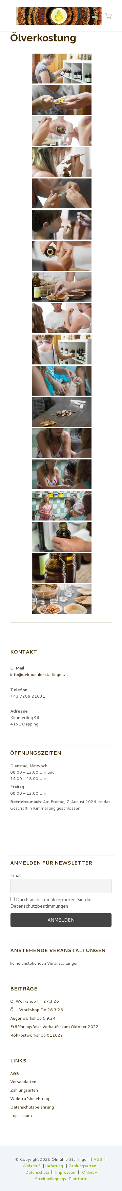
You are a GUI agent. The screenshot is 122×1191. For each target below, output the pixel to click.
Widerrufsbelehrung (29, 1098)
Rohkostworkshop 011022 (36, 1035)
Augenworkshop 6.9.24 (33, 1018)
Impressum (21, 1115)
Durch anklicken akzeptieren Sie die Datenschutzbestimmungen (51, 902)
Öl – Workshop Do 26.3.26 (36, 1010)
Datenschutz (37, 1172)
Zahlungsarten (24, 1090)
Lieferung (53, 1166)
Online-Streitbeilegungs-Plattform (66, 1175)
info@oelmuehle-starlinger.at (39, 674)
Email (16, 875)
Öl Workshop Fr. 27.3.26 (34, 1001)
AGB (14, 1073)
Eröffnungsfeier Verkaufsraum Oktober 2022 (54, 1026)
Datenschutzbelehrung (32, 1107)
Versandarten (23, 1081)
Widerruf (31, 1166)
